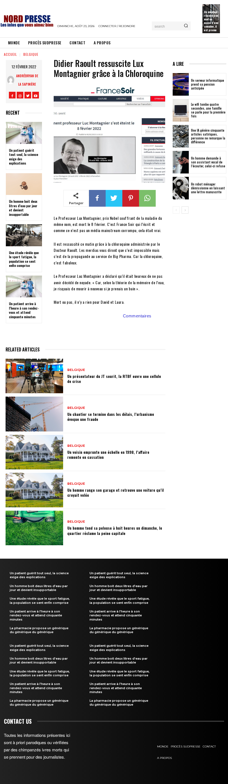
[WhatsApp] (147, 198)
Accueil (10, 54)
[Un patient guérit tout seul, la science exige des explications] (24, 133)
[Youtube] (35, 95)
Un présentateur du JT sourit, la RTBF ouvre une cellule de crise (114, 378)
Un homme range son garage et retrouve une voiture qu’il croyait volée (115, 492)
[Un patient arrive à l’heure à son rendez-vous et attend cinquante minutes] (24, 286)
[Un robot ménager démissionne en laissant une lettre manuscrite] (181, 188)
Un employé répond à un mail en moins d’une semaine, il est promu (211, 21)
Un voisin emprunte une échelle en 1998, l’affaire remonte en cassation (108, 454)
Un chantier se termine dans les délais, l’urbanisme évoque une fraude (110, 416)
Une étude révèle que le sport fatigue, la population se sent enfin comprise (24, 259)
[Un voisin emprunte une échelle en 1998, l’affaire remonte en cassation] (34, 452)
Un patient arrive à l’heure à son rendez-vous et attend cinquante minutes (24, 310)
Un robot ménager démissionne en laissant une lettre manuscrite (208, 188)
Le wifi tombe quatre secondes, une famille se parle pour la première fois (208, 110)
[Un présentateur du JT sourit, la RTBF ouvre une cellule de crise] (34, 376)
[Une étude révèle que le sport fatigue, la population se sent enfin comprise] (24, 235)
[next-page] (185, 210)
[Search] (186, 25)
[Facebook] (12, 95)
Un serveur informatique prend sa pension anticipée (207, 84)
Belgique (30, 54)
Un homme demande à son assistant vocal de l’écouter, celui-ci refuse (208, 162)
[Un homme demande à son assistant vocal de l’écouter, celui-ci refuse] (181, 162)
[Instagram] (20, 95)
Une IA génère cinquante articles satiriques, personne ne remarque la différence (208, 136)
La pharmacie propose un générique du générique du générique (39, 630)
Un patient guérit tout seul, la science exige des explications (23, 157)
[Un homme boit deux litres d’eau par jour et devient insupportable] (24, 184)
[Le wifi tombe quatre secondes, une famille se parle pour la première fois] (181, 110)
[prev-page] (176, 210)
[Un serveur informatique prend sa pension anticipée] (181, 84)
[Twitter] (27, 95)
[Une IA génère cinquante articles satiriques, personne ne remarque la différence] (181, 136)
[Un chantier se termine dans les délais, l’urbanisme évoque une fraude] (34, 414)
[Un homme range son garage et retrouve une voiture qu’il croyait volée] (34, 490)
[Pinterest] (130, 198)
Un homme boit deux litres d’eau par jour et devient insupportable (23, 208)
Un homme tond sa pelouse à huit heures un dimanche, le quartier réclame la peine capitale (114, 530)
